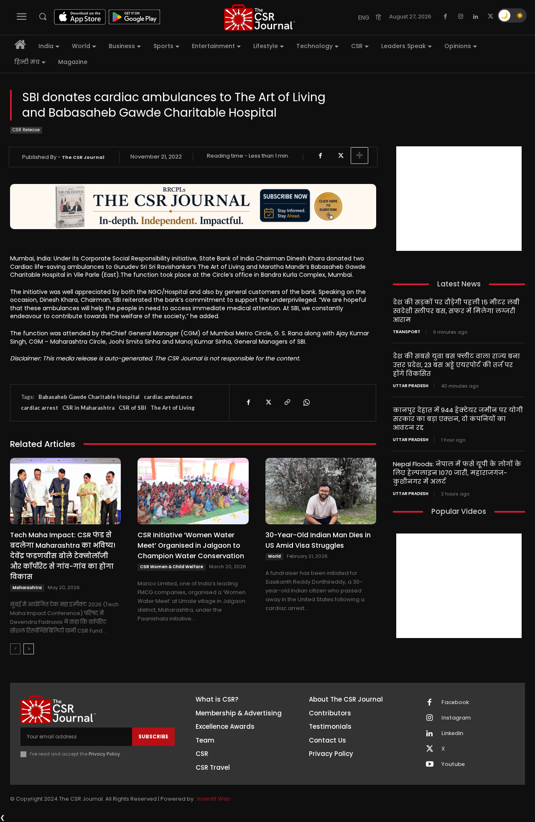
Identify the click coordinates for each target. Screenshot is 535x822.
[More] (359, 155)
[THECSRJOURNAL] (259, 17)
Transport (406, 332)
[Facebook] (445, 17)
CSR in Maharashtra (88, 407)
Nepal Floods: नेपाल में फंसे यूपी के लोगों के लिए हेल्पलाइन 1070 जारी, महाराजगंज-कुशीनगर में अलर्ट (457, 473)
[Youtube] (429, 764)
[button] (43, 16)
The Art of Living (172, 407)
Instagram (456, 718)
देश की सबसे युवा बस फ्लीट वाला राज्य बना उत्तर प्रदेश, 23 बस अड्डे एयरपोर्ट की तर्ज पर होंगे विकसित (456, 365)
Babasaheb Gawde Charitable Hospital (89, 396)
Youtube (453, 764)
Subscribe (153, 736)
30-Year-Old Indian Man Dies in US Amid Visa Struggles (318, 540)
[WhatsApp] (306, 402)
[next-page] (28, 648)
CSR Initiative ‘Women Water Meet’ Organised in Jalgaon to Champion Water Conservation (191, 545)
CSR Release (26, 130)
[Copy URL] (286, 402)
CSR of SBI (132, 407)
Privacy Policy (104, 754)
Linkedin (452, 733)
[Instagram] (460, 17)
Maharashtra (27, 588)
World (274, 556)
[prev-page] (15, 648)
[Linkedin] (476, 17)
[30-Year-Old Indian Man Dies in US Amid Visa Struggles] (320, 491)
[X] (491, 17)
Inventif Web (214, 799)
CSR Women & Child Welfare (171, 567)
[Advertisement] (459, 198)
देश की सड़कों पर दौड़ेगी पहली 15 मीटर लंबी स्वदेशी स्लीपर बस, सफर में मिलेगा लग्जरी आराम (456, 311)
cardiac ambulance (168, 396)
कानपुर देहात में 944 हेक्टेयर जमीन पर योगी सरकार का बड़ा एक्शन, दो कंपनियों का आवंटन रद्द (458, 419)
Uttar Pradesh (410, 386)
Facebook (455, 702)
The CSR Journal (83, 157)
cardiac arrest (39, 407)
